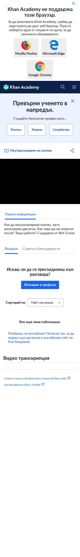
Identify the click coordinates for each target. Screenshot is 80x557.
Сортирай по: (16, 302)
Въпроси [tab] (11, 248)
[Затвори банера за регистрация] (73, 101)
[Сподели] (72, 150)
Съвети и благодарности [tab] (41, 248)
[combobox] (45, 303)
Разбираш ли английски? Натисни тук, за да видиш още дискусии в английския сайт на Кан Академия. (41, 337)
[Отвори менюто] (74, 87)
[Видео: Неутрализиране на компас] (40, 181)
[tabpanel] (40, 227)
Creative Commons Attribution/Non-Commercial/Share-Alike (35, 378)
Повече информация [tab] (20, 214)
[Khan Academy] (19, 87)
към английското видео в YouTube (22, 384)
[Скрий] (73, 3)
